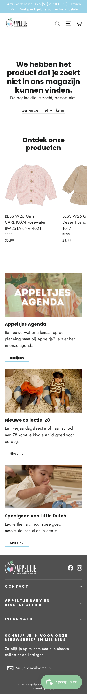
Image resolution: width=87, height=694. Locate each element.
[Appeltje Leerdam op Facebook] (70, 567)
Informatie (19, 619)
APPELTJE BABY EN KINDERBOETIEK (27, 602)
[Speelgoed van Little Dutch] (43, 486)
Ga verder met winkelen (43, 110)
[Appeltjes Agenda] (43, 295)
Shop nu (17, 453)
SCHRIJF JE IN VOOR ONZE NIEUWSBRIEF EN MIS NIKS (36, 637)
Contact (17, 586)
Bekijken (17, 358)
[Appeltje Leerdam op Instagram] (79, 567)
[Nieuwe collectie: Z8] (43, 391)
